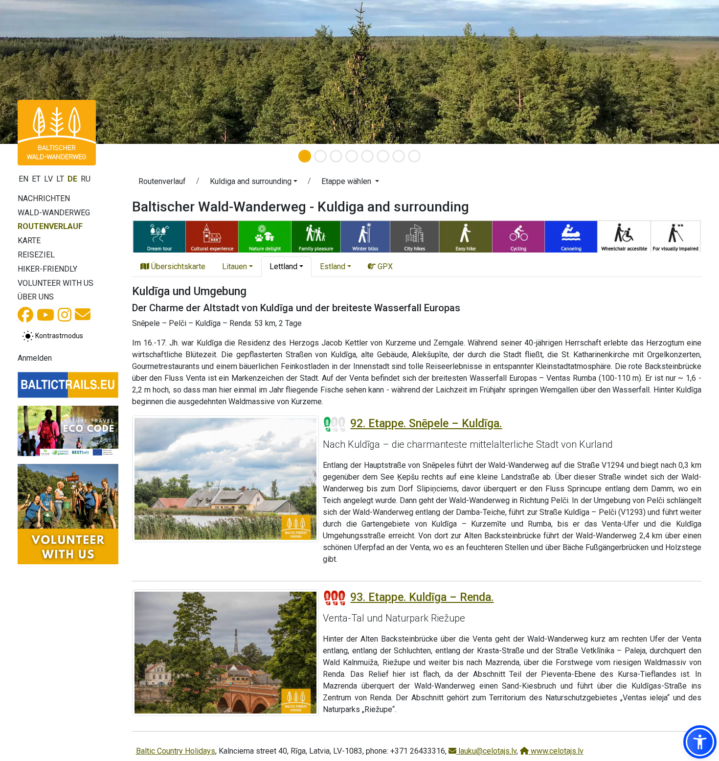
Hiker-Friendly (47, 269)
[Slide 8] (414, 156)
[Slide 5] (367, 156)
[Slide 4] (351, 156)
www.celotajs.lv (556, 751)
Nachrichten (44, 198)
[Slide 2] (320, 156)
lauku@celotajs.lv (486, 751)
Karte (29, 240)
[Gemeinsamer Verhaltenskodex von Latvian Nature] (68, 431)
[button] (253, 183)
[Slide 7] (398, 156)
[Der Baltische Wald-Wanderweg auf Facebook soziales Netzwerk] (25, 318)
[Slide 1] (304, 156)
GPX (384, 266)
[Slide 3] (336, 156)
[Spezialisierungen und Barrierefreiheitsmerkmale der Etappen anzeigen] (416, 235)
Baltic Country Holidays (175, 751)
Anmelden (35, 358)
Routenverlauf (50, 226)
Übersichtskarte (177, 266)
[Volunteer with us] (68, 514)
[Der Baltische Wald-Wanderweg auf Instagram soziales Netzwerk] (64, 318)
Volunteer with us (55, 283)
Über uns (36, 296)
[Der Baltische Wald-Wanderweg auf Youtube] (45, 318)
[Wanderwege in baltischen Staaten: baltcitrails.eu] (68, 384)
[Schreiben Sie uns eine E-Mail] (82, 317)
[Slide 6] (383, 156)
